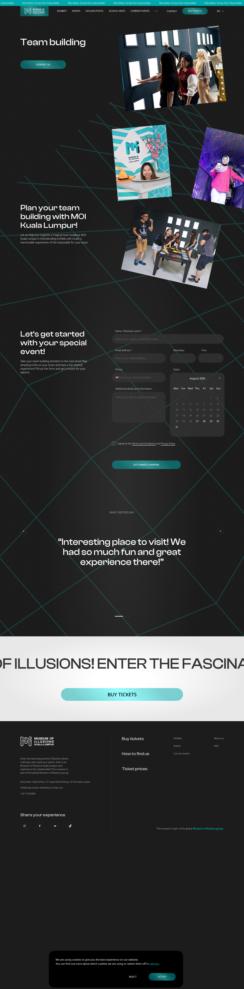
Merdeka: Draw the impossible (44, 3)
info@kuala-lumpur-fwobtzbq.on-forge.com (41, 787)
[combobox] (116, 377)
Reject (132, 976)
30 (217, 421)
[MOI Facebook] (40, 826)
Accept (162, 976)
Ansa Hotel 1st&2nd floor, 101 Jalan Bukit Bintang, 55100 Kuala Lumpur (55, 781)
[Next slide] (220, 531)
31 (177, 427)
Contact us (43, 64)
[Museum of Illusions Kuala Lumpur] (34, 11)
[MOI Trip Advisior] (55, 826)
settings (154, 963)
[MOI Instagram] (24, 826)
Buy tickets (122, 694)
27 (197, 421)
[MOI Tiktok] (70, 826)
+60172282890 (28, 793)
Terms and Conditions (143, 443)
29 (211, 421)
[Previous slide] (23, 531)
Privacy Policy (168, 443)
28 (204, 421)
